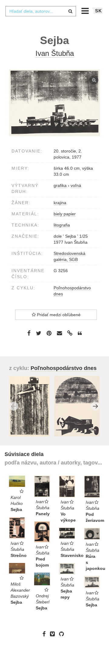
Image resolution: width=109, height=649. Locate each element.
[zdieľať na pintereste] (49, 333)
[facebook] (45, 633)
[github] (63, 633)
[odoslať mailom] (59, 333)
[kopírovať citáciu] (80, 333)
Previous (13, 406)
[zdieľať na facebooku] (29, 333)
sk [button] (98, 10)
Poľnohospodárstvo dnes (64, 368)
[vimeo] (54, 633)
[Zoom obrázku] (54, 102)
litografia (62, 225)
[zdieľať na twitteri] (38, 333)
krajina (60, 202)
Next (95, 406)
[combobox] (40, 11)
